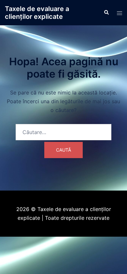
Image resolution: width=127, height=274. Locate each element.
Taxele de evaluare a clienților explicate (37, 12)
